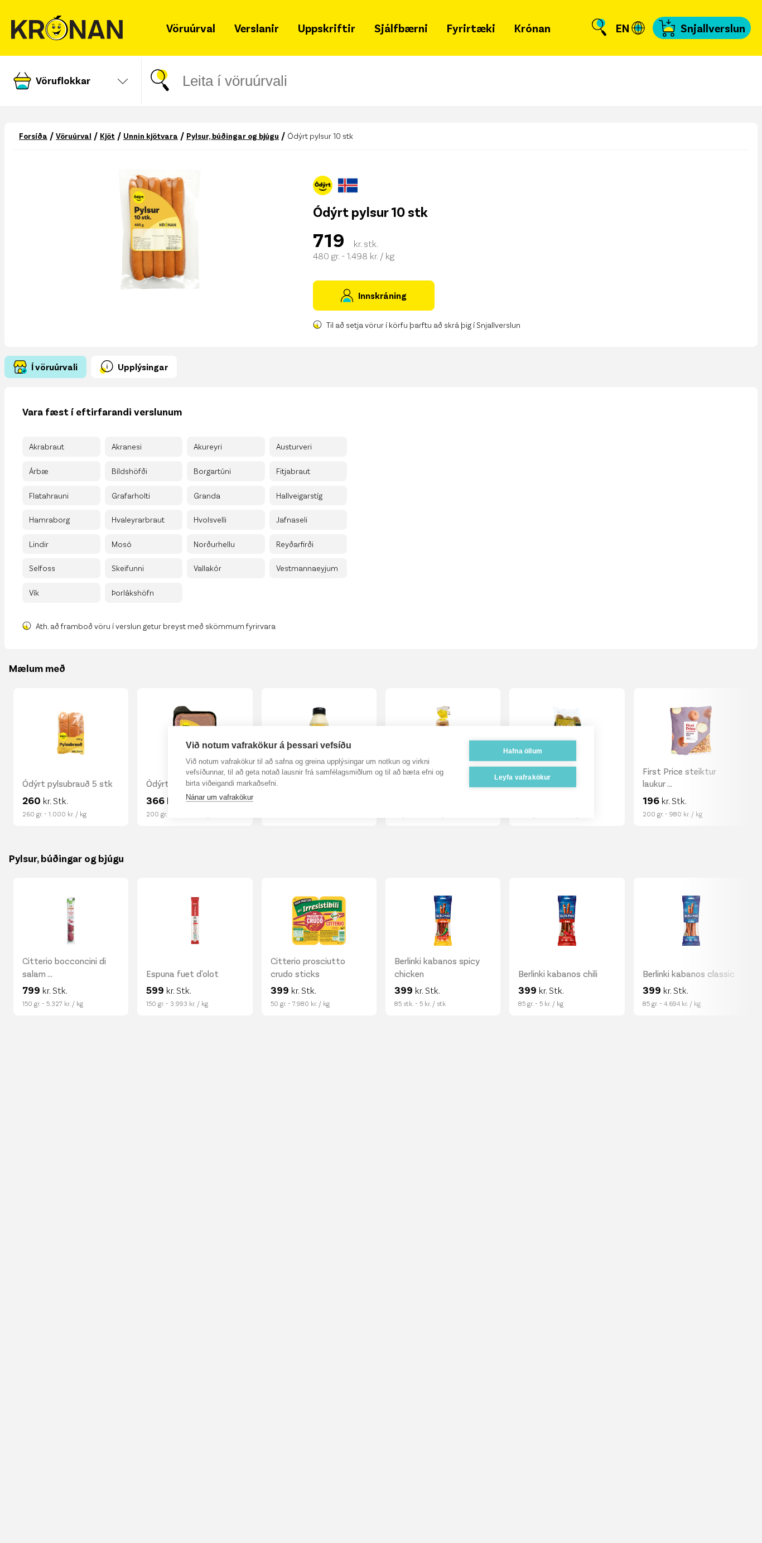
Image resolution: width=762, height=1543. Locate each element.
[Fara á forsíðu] (67, 28)
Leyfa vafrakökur (522, 777)
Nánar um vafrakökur (219, 796)
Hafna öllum (522, 750)
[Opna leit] (599, 27)
